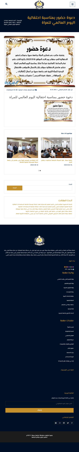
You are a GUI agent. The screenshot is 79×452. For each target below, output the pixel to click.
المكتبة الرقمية (70, 300)
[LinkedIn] (63, 422)
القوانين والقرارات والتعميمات (67, 344)
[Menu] (72, 4)
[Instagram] (59, 422)
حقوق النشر (71, 348)
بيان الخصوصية (70, 353)
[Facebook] (72, 422)
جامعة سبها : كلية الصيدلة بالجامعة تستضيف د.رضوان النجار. (56, 161)
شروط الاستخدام (69, 357)
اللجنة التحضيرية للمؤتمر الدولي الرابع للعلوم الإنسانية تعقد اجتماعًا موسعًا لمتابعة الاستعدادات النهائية (42, 204)
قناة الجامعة (71, 309)
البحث (70, 184)
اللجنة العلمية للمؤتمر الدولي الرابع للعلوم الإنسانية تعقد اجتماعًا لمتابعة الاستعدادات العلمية (45, 207)
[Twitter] (67, 422)
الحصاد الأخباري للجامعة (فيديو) (66, 313)
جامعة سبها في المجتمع (68, 305)
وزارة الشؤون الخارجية (69, 288)
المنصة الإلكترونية (69, 331)
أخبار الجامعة (31, 90)
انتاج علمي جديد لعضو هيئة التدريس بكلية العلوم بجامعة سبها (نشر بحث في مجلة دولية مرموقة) (44, 209)
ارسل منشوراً (70, 327)
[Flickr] (55, 422)
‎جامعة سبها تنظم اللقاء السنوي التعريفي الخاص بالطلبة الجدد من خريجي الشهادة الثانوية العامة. (44, 214)
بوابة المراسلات (70, 292)
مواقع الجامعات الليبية (68, 296)
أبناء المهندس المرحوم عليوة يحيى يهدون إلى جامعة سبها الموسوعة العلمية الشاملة (22, 161)
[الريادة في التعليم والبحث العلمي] (39, 4)
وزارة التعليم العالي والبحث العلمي (65, 279)
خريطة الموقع (70, 340)
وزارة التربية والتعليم (69, 283)
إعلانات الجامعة (22, 90)
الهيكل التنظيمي (69, 336)
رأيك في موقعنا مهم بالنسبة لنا (66, 361)
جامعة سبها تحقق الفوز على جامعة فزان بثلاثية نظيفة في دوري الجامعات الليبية (49, 211)
